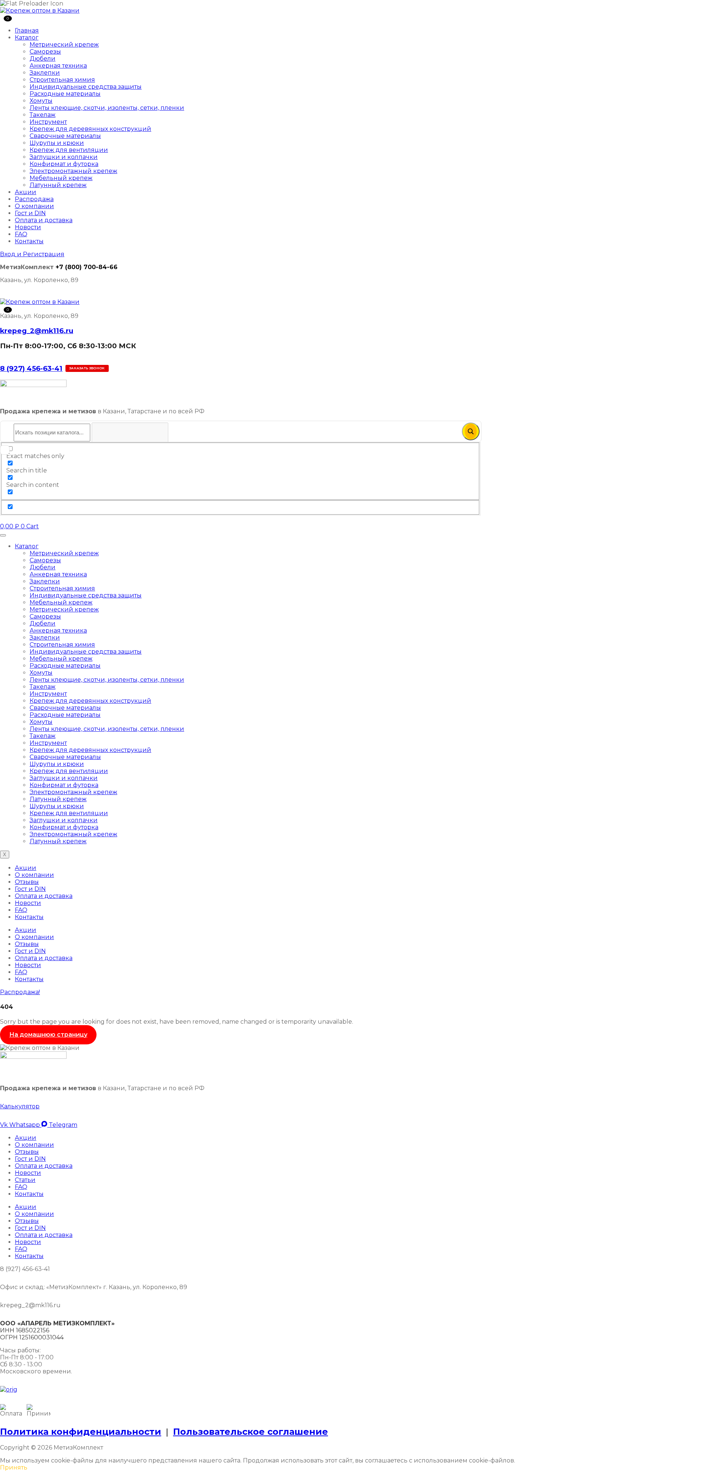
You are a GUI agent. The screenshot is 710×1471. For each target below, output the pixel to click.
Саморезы (45, 51)
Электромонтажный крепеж (73, 170)
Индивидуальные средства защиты (86, 86)
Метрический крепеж (64, 44)
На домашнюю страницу (48, 1034)
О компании (34, 206)
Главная (27, 30)
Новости (28, 227)
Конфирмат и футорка (64, 163)
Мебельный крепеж (61, 178)
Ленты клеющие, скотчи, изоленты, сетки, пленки (107, 107)
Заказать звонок (87, 368)
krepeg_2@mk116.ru (36, 330)
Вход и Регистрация (32, 254)
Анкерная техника (58, 65)
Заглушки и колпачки (64, 156)
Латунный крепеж (58, 185)
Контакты (29, 241)
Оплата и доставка (43, 220)
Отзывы (27, 881)
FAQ (21, 234)
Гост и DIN (30, 213)
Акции (25, 192)
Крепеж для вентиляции (69, 149)
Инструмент (48, 121)
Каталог (26, 37)
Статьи (25, 1179)
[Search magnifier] (471, 431)
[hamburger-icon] (3, 535)
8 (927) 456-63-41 (31, 368)
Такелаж (42, 114)
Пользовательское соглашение (250, 1431)
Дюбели (42, 58)
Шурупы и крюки (57, 142)
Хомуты (41, 100)
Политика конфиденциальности (80, 1431)
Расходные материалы (65, 93)
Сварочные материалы (65, 135)
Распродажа (34, 199)
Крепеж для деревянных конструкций (90, 128)
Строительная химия (62, 79)
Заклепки (45, 72)
